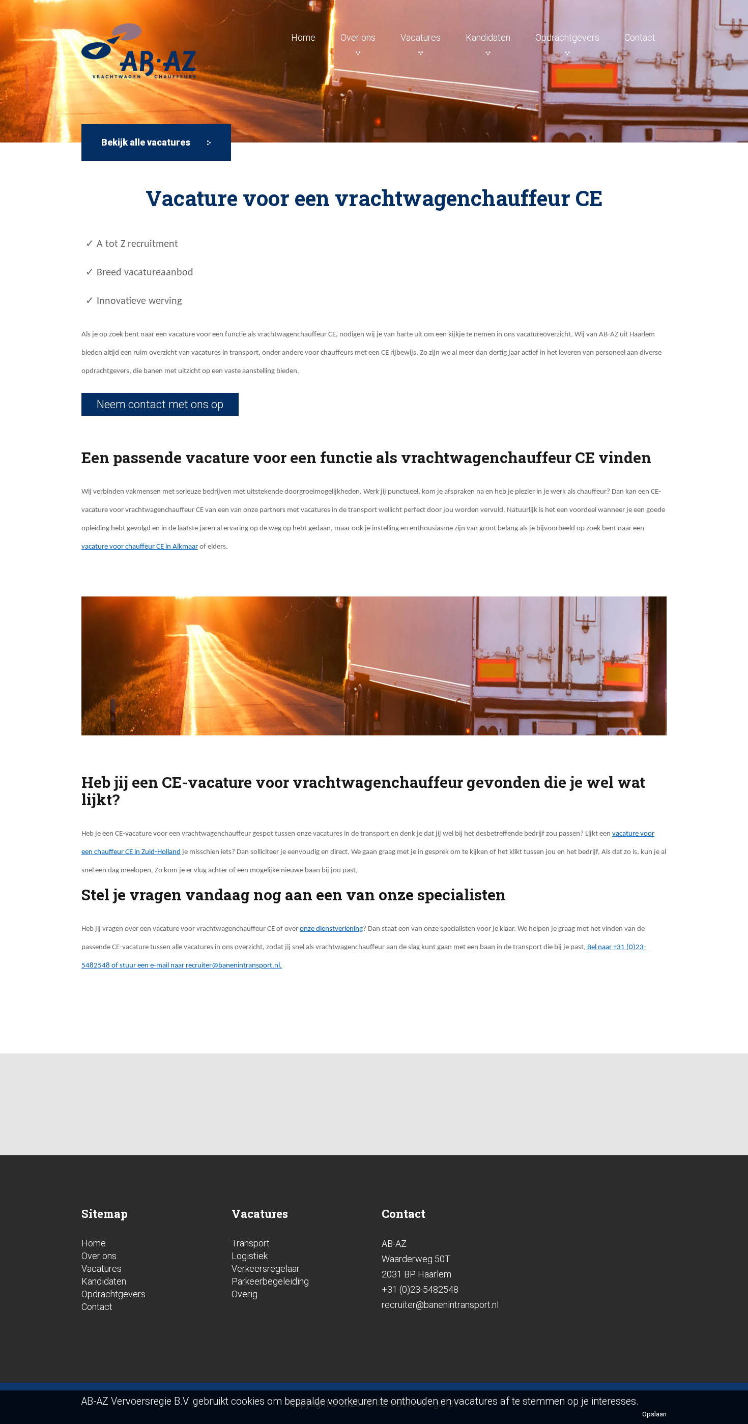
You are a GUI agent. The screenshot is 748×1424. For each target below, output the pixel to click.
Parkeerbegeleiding (270, 1281)
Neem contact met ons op (160, 404)
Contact (639, 37)
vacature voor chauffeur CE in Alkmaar (139, 547)
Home (303, 37)
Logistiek (250, 1255)
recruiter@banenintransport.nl (233, 966)
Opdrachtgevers (567, 37)
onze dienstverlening (331, 929)
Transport (251, 1243)
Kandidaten (488, 37)
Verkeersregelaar (266, 1268)
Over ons (358, 37)
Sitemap (104, 1213)
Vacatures (420, 37)
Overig (244, 1294)
